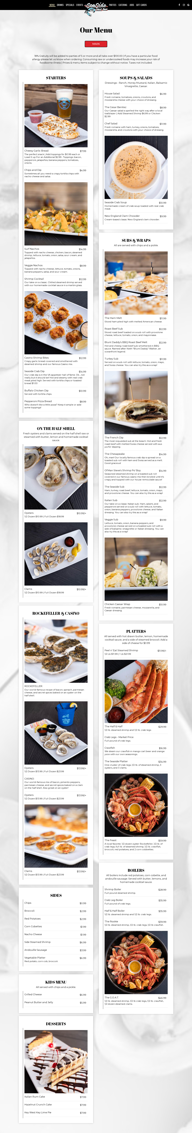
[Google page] (188, 5)
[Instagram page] (184, 5)
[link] (96, 9)
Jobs (131, 5)
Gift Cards (141, 5)
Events (79, 5)
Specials (70, 5)
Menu (52, 5)
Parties (112, 5)
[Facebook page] (179, 5)
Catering (122, 5)
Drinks (60, 5)
